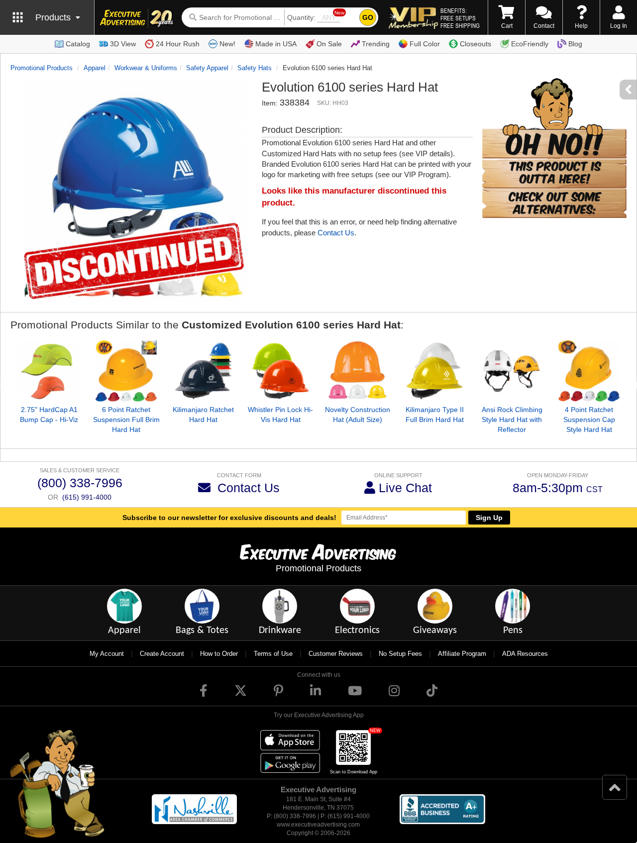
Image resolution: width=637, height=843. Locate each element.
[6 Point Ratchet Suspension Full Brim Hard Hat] (126, 371)
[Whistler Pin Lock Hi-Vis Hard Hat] (280, 371)
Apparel (95, 68)
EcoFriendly (529, 44)
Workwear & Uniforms (145, 68)
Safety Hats (254, 68)
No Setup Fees (400, 653)
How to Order (219, 653)
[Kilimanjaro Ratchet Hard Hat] (203, 371)
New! (227, 44)
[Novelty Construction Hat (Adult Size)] (357, 371)
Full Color (425, 44)
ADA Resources (525, 653)
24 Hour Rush (178, 44)
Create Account (162, 653)
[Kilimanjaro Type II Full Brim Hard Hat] (434, 371)
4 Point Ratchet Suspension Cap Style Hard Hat (589, 419)
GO (367, 17)
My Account (107, 653)
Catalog (78, 44)
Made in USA (276, 44)
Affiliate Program (462, 653)
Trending (376, 44)
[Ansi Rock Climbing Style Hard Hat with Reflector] (511, 371)
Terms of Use (273, 653)
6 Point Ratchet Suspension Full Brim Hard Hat (126, 419)
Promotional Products (41, 68)
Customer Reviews (336, 653)
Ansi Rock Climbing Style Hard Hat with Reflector (512, 419)
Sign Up (489, 518)
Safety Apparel (207, 68)
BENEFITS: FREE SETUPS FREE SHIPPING (460, 17)
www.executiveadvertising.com (318, 824)
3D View (123, 44)
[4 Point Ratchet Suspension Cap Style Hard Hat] (589, 371)
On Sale (329, 44)
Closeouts (475, 44)
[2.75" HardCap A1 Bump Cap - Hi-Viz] (49, 371)
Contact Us (336, 232)
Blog (575, 44)
